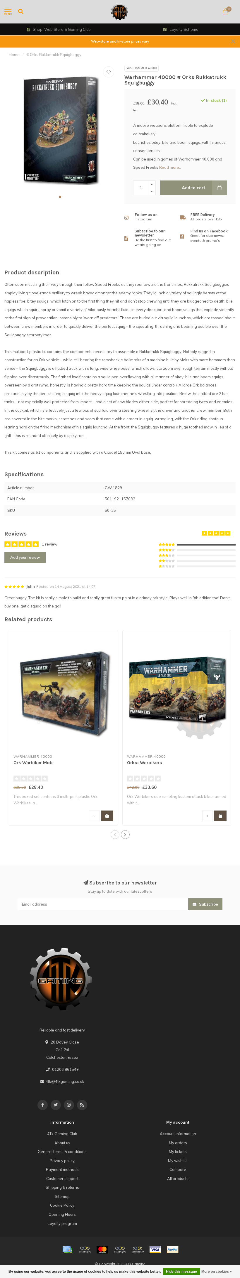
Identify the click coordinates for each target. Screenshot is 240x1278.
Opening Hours (62, 1214)
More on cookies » (216, 1271)
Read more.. (170, 167)
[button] (60, 197)
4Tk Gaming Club (62, 1133)
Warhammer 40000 (141, 68)
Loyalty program (62, 1223)
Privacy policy (62, 1160)
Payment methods (62, 1169)
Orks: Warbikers (144, 762)
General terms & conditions (62, 1151)
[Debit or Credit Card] (85, 1249)
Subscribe (208, 904)
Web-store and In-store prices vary (120, 41)
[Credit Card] (67, 1249)
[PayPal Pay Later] (137, 1249)
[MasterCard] (102, 1249)
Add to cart (193, 187)
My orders (178, 1142)
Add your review (25, 557)
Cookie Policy (62, 1205)
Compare (177, 1169)
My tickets (178, 1151)
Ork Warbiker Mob (33, 762)
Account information (178, 1133)
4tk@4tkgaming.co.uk (65, 1081)
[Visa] (155, 1249)
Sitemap (62, 1196)
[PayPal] (120, 1249)
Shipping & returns (62, 1187)
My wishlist (178, 1160)
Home (14, 54)
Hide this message (181, 1271)
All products (177, 1178)
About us (62, 1142)
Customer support (62, 1178)
